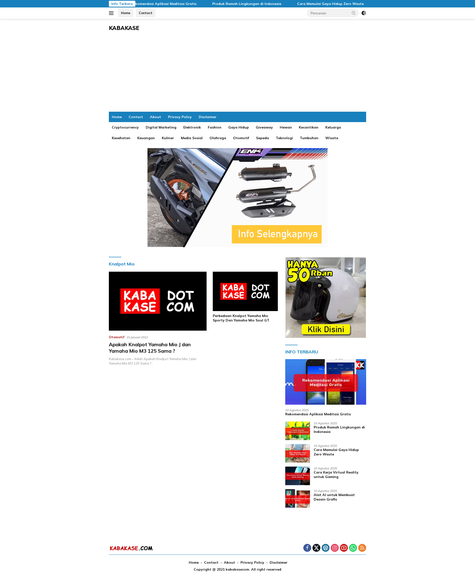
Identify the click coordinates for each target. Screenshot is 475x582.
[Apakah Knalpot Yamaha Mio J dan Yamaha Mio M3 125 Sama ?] (158, 301)
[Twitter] (316, 548)
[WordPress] (326, 548)
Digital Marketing (161, 127)
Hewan (286, 127)
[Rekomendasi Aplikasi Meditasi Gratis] (325, 382)
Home (125, 13)
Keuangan (146, 138)
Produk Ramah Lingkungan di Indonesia (232, 3)
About (155, 117)
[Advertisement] (237, 74)
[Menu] (112, 13)
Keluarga (333, 127)
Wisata (331, 138)
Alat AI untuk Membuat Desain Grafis (334, 497)
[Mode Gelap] (363, 13)
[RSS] (362, 548)
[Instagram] (335, 548)
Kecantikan (308, 127)
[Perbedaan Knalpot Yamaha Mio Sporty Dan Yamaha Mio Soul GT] (245, 291)
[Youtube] (344, 548)
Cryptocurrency (125, 127)
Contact (145, 13)
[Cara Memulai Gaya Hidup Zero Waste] (297, 453)
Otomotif (241, 138)
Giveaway (264, 127)
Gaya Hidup (238, 127)
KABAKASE (124, 28)
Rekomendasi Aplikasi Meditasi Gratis (150, 3)
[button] (354, 13)
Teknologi (284, 138)
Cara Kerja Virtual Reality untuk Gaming (336, 474)
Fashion (214, 127)
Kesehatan (121, 138)
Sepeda (262, 138)
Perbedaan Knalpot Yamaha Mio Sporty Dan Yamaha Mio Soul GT (241, 318)
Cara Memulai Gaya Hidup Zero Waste (316, 3)
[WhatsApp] (353, 548)
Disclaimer (207, 117)
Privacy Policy (180, 117)
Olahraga (218, 138)
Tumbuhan (309, 138)
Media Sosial (192, 138)
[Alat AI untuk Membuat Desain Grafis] (297, 498)
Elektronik (192, 127)
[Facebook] (307, 548)
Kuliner (168, 138)
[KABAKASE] (131, 548)
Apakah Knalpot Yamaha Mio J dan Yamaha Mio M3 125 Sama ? (150, 347)
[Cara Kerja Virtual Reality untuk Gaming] (297, 476)
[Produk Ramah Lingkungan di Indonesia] (297, 431)
